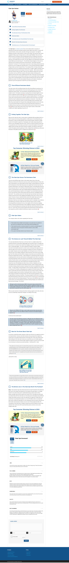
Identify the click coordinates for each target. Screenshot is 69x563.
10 (24, 380)
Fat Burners (25, 4)
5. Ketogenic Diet (51, 27)
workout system (19, 48)
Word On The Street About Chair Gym (19, 41)
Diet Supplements (18, 4)
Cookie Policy (29, 555)
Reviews (49, 4)
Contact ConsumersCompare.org (12, 556)
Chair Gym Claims (15, 35)
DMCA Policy (28, 553)
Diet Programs (10, 4)
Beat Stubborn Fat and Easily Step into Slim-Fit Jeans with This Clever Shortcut (25, 371)
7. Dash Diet (50, 31)
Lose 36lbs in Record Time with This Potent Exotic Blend (25, 143)
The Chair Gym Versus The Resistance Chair (21, 32)
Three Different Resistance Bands (19, 26)
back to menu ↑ (41, 111)
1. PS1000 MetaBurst (52, 20)
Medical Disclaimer (10, 553)
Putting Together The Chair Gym (18, 29)
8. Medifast (50, 32)
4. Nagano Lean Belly (52, 25)
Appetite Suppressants (33, 4)
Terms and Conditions (11, 555)
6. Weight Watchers (52, 29)
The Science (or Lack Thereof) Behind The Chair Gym (22, 38)
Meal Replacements (42, 4)
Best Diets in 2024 (57, 1)
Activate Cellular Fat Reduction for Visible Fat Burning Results (26, 306)
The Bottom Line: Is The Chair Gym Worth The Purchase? (23, 45)
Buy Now (29, 13)
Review (28, 159)
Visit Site (35, 159)
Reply (42, 481)
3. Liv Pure (50, 23)
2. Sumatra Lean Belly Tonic (53, 21)
